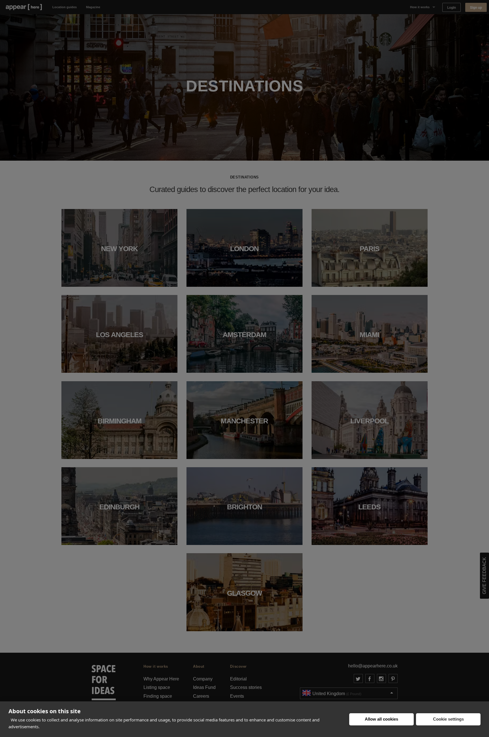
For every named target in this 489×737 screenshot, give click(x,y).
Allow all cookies (381, 719)
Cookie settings (448, 719)
